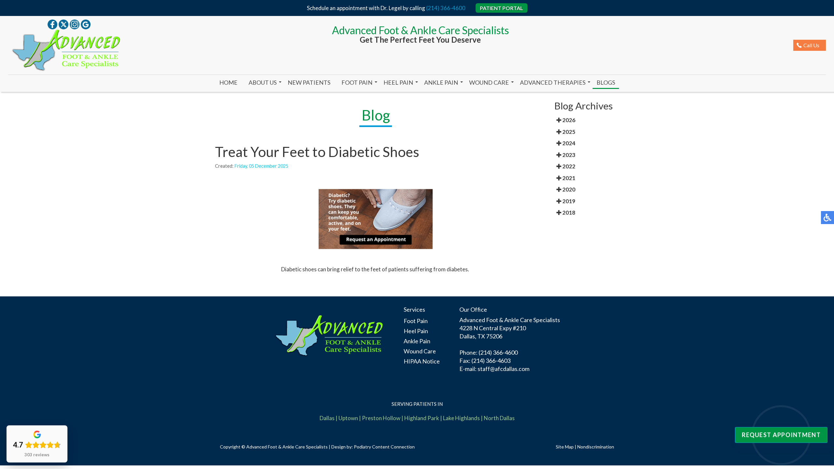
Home (228, 82)
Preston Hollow (381, 418)
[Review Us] (85, 23)
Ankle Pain (441, 82)
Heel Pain (398, 82)
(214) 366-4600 (445, 8)
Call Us (811, 45)
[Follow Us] (63, 23)
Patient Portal (501, 8)
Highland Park (421, 418)
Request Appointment (781, 434)
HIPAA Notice (422, 361)
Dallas (327, 418)
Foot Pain (356, 82)
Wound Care (489, 82)
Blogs (606, 82)
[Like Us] (52, 23)
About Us (263, 82)
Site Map (565, 446)
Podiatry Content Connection (384, 446)
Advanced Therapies (552, 82)
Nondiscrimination (595, 446)
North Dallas (499, 418)
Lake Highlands (461, 418)
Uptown (348, 418)
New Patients (309, 82)
